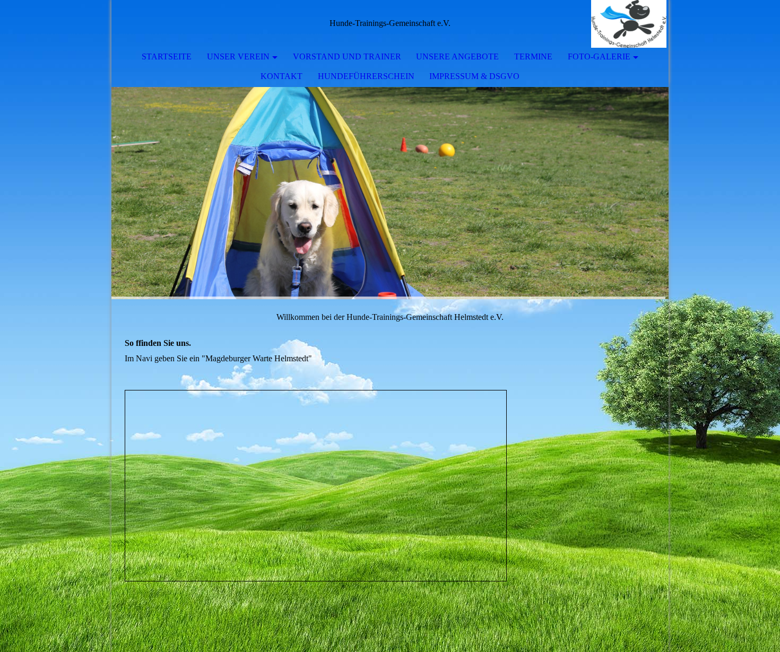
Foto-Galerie (599, 56)
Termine (533, 56)
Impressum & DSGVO (474, 76)
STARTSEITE (167, 56)
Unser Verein (238, 56)
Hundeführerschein (366, 76)
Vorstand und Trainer (347, 56)
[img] (629, 24)
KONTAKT (281, 76)
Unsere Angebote (457, 56)
